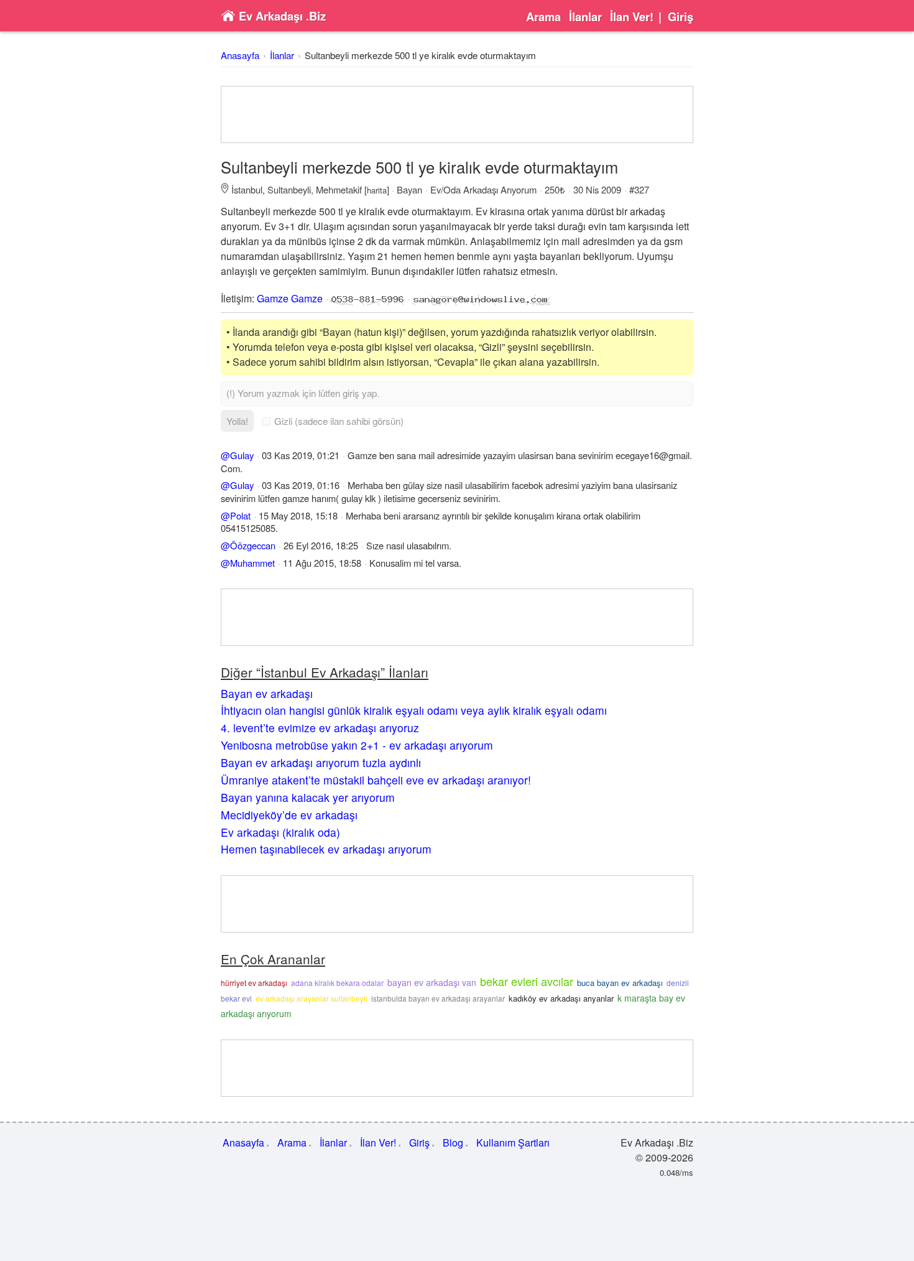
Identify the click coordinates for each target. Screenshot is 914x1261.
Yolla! (237, 420)
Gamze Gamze (290, 298)
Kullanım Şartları (513, 1142)
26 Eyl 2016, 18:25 (321, 545)
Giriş (680, 16)
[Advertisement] (457, 114)
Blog (453, 1142)
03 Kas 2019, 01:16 (300, 484)
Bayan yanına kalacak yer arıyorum (308, 797)
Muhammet (252, 562)
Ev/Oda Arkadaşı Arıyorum (483, 189)
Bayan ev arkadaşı (267, 693)
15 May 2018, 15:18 (298, 515)
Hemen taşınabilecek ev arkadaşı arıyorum (326, 849)
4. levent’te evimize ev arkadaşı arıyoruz (320, 727)
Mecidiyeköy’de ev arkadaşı (289, 814)
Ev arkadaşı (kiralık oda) (280, 832)
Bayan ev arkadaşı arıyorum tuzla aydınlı (321, 762)
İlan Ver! (631, 16)
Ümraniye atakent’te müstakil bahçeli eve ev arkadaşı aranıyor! (376, 780)
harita (377, 190)
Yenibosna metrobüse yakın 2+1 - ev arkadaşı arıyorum (357, 745)
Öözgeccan (252, 545)
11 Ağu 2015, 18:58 (322, 562)
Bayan (409, 189)
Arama (543, 16)
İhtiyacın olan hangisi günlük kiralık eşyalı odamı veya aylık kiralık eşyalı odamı (414, 710)
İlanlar (585, 16)
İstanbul (246, 189)
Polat (240, 515)
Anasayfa (240, 55)
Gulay (242, 455)
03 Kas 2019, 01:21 (300, 455)
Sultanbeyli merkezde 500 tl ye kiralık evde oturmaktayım (420, 55)
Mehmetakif (339, 189)
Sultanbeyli (289, 189)
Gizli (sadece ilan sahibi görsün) (339, 420)
